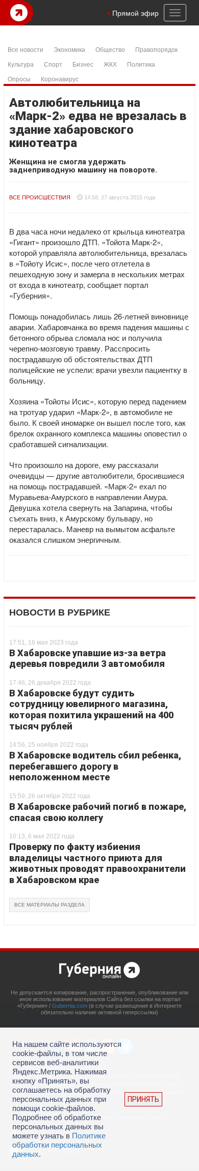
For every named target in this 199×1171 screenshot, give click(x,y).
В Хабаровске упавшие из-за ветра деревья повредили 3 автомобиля (87, 658)
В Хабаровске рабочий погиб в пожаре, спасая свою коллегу (97, 812)
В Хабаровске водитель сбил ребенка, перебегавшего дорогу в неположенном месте (95, 766)
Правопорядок (156, 49)
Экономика (69, 49)
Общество (110, 49)
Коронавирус (60, 78)
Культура (21, 64)
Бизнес (82, 64)
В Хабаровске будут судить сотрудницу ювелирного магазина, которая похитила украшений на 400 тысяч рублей (91, 709)
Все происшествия (39, 197)
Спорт (53, 64)
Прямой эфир (135, 13)
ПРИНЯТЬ (143, 1099)
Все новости (25, 49)
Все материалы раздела (49, 904)
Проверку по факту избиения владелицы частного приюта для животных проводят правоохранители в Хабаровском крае (97, 863)
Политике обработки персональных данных (59, 1144)
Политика (141, 64)
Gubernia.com (69, 1006)
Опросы (19, 78)
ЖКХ (110, 64)
